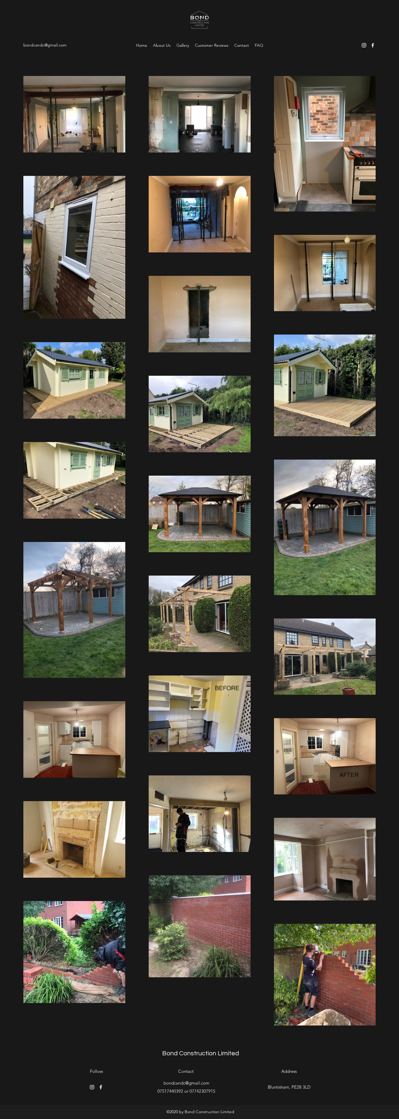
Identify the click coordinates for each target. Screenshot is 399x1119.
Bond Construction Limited (200, 1053)
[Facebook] (373, 45)
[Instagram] (364, 45)
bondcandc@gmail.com (45, 45)
